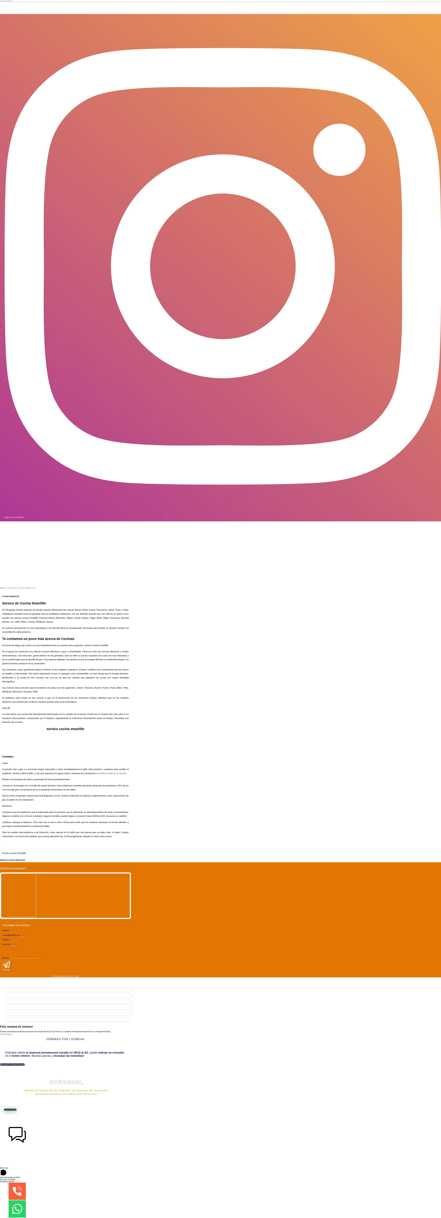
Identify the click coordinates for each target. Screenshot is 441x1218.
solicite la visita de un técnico (112, 773)
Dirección (6, 944)
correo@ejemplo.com (11, 935)
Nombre (5, 931)
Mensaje (6, 958)
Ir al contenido (5, 1)
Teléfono (6, 940)
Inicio (2, 588)
